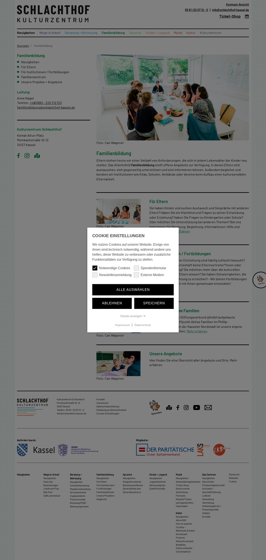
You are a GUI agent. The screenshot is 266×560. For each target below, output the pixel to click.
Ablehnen (112, 303)
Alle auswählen (133, 289)
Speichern (154, 303)
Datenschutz (142, 325)
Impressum (122, 325)
